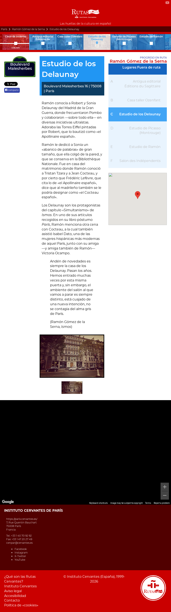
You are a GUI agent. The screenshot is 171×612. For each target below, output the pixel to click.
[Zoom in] (165, 487)
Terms (148, 503)
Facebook (21, 549)
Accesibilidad (15, 596)
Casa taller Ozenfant (144, 100)
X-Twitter (20, 556)
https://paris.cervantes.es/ (21, 518)
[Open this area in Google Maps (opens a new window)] (8, 502)
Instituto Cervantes (20, 586)
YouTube (20, 559)
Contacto (12, 600)
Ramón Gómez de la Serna (28, 29)
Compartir (13, 90)
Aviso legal (13, 591)
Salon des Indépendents (140, 161)
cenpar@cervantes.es (19, 542)
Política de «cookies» (21, 605)
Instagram (21, 552)
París (4, 29)
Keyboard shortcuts (98, 503)
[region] (85, 452)
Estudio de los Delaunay (140, 114)
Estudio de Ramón (145, 147)
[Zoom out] (165, 495)
